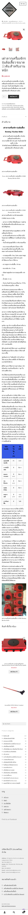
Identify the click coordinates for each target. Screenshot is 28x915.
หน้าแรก (6, 797)
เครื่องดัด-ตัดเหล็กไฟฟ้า (9, 738)
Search (14, 912)
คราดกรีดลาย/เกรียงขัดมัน (10, 751)
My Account (4, 912)
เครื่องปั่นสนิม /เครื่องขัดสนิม (10, 772)
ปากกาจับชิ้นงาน (8, 775)
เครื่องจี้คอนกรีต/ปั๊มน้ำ (9, 746)
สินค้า (5, 800)
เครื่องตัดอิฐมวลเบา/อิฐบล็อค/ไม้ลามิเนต (13, 749)
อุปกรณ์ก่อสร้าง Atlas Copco (10, 780)
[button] (24, 29)
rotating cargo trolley (18, 105)
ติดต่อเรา (6, 812)
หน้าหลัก (6, 21)
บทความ (6, 806)
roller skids (9, 105)
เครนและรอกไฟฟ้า (8, 741)
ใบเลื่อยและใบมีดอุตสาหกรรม (11, 764)
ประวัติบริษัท (7, 803)
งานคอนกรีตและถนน (9, 759)
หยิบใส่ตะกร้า (13, 96)
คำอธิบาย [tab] (4, 116)
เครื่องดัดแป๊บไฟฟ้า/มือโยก (10, 762)
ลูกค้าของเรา (7, 809)
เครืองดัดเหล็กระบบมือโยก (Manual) (12, 743)
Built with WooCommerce (9, 906)
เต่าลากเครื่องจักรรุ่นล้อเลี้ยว (14, 109)
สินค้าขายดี (6, 736)
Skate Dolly (16, 107)
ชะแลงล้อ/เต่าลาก (13, 21)
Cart (22, 911)
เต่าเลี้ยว (23, 109)
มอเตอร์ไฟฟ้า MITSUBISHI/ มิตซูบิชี (12, 783)
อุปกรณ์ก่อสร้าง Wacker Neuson (11, 778)
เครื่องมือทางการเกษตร (9, 770)
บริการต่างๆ (6, 754)
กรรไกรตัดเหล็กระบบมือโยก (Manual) (12, 757)
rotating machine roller (7, 107)
